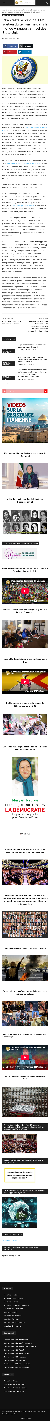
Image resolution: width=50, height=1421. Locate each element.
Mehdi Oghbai (22, 350)
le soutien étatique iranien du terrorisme (23, 163)
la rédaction (9, 39)
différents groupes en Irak (23, 205)
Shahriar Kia (22, 364)
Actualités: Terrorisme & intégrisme (28, 10)
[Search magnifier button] (45, 391)
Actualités (11, 10)
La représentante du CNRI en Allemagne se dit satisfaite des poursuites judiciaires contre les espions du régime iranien (38, 326)
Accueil (4, 10)
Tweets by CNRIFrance (11, 1240)
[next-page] (7, 383)
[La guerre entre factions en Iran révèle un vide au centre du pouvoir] (9, 348)
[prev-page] (3, 383)
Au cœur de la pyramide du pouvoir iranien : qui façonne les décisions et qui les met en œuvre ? (32, 359)
